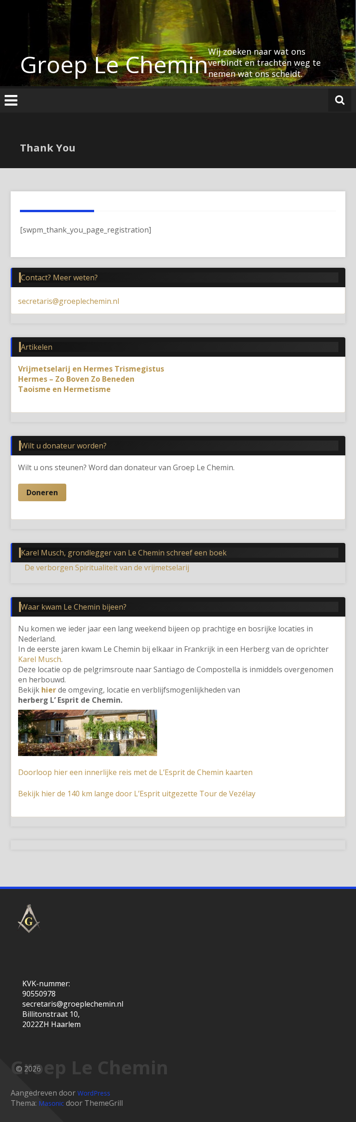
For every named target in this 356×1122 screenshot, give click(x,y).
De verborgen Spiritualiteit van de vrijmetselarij (107, 567)
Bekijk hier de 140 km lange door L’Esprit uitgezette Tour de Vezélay (136, 793)
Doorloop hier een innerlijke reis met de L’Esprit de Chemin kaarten (135, 772)
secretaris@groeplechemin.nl (68, 301)
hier (48, 690)
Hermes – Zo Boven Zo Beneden (76, 379)
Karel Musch (39, 659)
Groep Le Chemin (114, 64)
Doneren (42, 492)
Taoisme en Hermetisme (64, 389)
